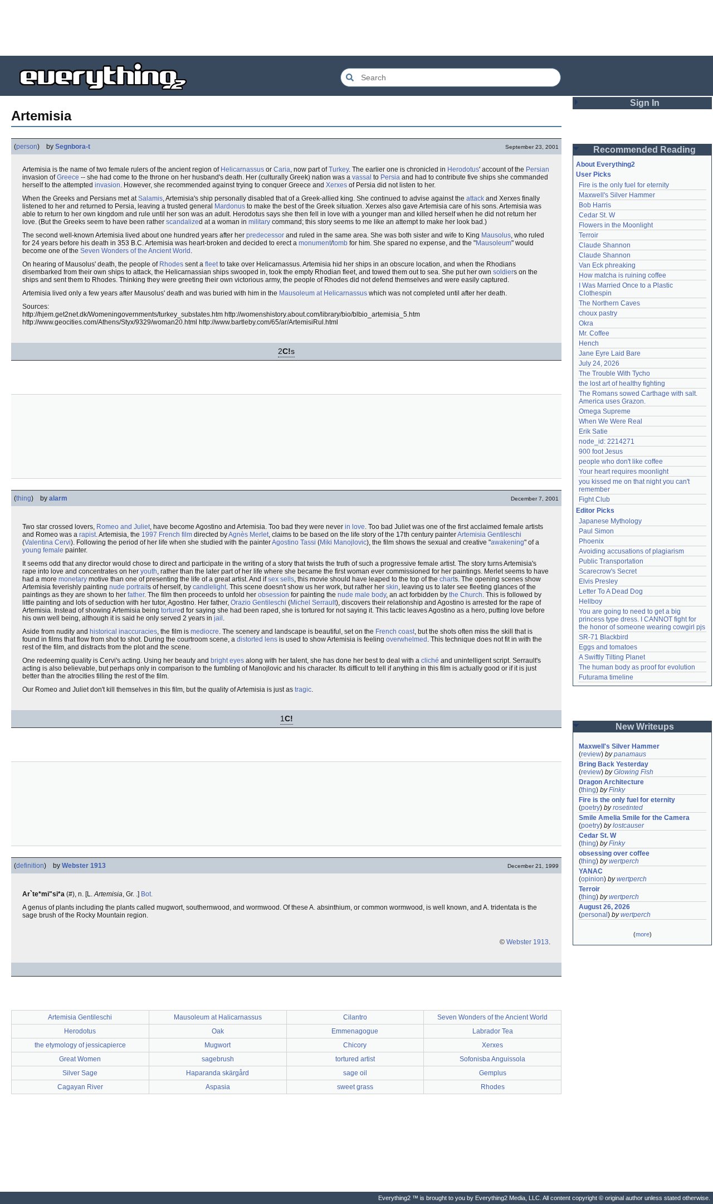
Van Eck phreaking (607, 265)
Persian (537, 169)
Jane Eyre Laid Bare (610, 353)
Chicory (355, 1045)
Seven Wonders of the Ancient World (135, 251)
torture (170, 610)
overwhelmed (406, 639)
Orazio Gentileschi (258, 602)
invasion (107, 185)
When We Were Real (610, 421)
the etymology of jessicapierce (80, 1045)
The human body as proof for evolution (637, 667)
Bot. (147, 894)
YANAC (591, 871)
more (642, 934)
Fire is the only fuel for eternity (624, 185)
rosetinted (628, 808)
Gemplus (492, 1073)
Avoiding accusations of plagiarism (631, 551)
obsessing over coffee (614, 853)
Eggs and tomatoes (608, 647)
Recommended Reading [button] (644, 149)
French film (175, 534)
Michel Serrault (313, 602)
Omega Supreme (605, 411)
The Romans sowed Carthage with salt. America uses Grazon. (639, 397)
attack (475, 198)
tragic (303, 689)
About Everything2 (605, 164)
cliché (430, 660)
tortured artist (355, 1059)
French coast (394, 631)
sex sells (281, 579)
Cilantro (355, 1017)
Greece (68, 177)
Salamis (150, 198)
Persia (390, 177)
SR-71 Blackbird (603, 637)
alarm (58, 498)
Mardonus (229, 206)
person (26, 147)
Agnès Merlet (248, 534)
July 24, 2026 (599, 363)
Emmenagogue (354, 1031)
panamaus (630, 754)
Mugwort (217, 1045)
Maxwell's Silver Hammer (617, 195)
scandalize (182, 222)
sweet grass (355, 1087)
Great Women (80, 1059)
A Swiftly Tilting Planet (612, 657)
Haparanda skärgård (217, 1073)
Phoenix (591, 541)
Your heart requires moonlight (623, 471)
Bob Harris (595, 205)
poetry (590, 808)
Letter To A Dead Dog (611, 591)
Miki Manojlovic (343, 542)
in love (355, 527)
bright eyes (227, 660)
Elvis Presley (598, 581)
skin (392, 587)
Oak (218, 1031)
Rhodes (171, 264)
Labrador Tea (492, 1031)
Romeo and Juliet (123, 527)
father (136, 595)
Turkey (339, 169)
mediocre (205, 631)
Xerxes (336, 185)
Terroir (588, 235)
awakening (507, 542)
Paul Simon (596, 531)
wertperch (624, 861)
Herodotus (463, 169)
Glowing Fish (633, 772)
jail (218, 618)
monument (315, 243)
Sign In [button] (645, 103)
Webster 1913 (84, 866)
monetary (72, 579)
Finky (617, 790)
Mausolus (496, 235)
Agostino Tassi (294, 542)
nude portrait (128, 587)
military (259, 222)
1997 (149, 534)
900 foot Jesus (601, 451)
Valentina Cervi (48, 542)
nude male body (362, 595)
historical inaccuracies (123, 631)
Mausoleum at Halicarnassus (218, 1017)
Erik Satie (593, 431)
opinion (592, 879)
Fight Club (594, 499)
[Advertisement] (356, 28)
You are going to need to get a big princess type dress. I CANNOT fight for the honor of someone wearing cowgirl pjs (642, 619)
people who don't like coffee (621, 461)
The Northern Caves (609, 303)
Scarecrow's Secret (608, 571)
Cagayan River (80, 1087)
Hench (589, 343)
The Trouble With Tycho (614, 373)
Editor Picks (595, 510)
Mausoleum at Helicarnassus (323, 293)
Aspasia (218, 1087)
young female (43, 550)
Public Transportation (611, 561)
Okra (586, 323)
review (591, 754)
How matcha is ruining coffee (622, 275)
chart (447, 579)
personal (594, 915)
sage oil (355, 1073)
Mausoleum (493, 243)
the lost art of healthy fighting (622, 383)
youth (148, 571)
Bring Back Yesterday (613, 764)
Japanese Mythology (610, 521)
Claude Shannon (605, 245)
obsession (273, 595)
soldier (503, 272)
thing (23, 498)
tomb (340, 243)
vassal (362, 177)
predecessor (265, 235)
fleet (211, 264)
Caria (282, 169)
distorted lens (257, 639)
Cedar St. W (597, 215)
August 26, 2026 (604, 907)
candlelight (209, 587)
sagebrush (218, 1059)
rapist (87, 534)
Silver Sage (79, 1073)
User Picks (593, 174)
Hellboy (590, 601)
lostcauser (628, 825)
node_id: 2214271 (606, 441)
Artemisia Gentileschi (489, 534)
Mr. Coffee (594, 333)
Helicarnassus (242, 169)
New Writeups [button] (645, 726)
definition (30, 866)
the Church (465, 595)
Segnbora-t (72, 147)
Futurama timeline (606, 677)
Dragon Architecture (611, 782)
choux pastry (598, 313)
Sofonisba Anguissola (492, 1059)
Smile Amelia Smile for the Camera (634, 818)
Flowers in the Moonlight (616, 225)
